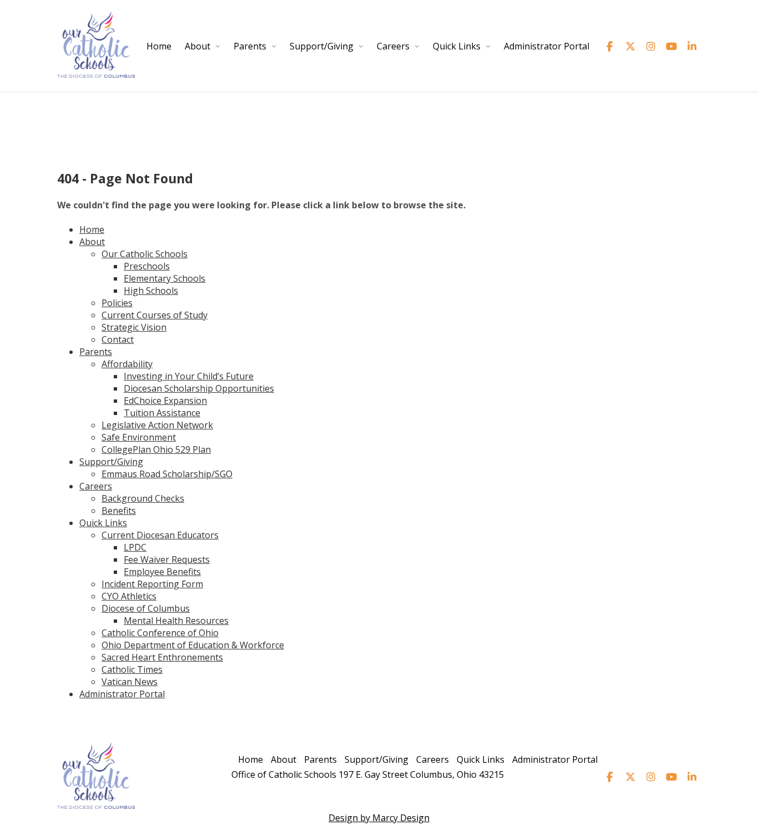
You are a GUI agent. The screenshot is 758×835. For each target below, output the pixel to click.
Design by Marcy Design (379, 818)
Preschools (147, 266)
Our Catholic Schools (145, 254)
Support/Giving (321, 46)
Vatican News (130, 682)
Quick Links (457, 46)
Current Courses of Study (155, 315)
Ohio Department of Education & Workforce (193, 645)
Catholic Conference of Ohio (160, 633)
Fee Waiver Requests (167, 559)
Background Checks (143, 498)
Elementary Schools (164, 278)
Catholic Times (132, 669)
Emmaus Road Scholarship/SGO (167, 474)
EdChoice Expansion (165, 400)
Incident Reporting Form (152, 584)
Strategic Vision (134, 327)
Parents (250, 46)
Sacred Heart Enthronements (162, 657)
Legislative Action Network (157, 425)
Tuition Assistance (162, 413)
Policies (117, 303)
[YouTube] (671, 46)
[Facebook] (609, 46)
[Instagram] (650, 46)
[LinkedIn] (692, 46)
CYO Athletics (129, 596)
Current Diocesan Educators (160, 535)
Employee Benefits (162, 572)
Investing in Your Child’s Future (189, 376)
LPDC (135, 547)
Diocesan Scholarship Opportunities (199, 388)
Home (158, 46)
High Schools (151, 290)
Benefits (119, 510)
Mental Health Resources (176, 620)
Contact (118, 339)
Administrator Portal (546, 46)
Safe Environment (139, 437)
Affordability (127, 364)
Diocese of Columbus (146, 608)
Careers (393, 46)
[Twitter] (630, 46)
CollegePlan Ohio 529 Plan (156, 449)
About (197, 46)
